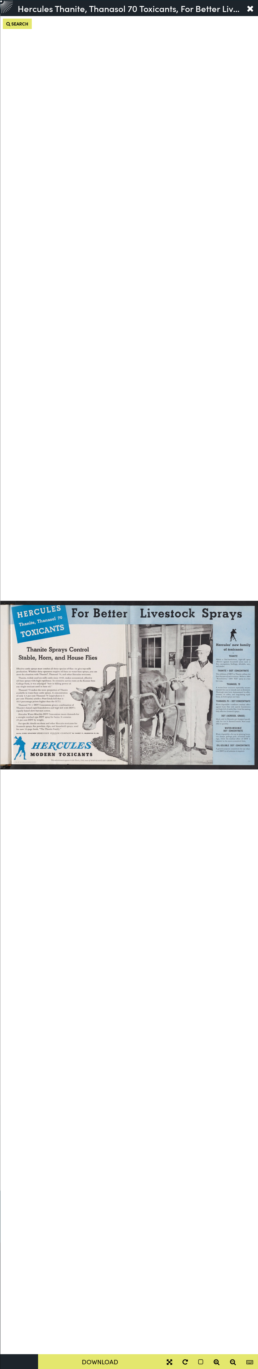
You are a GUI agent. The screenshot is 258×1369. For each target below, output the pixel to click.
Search (19, 23)
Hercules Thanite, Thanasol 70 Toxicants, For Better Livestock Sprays (130, 8)
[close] (250, 8)
